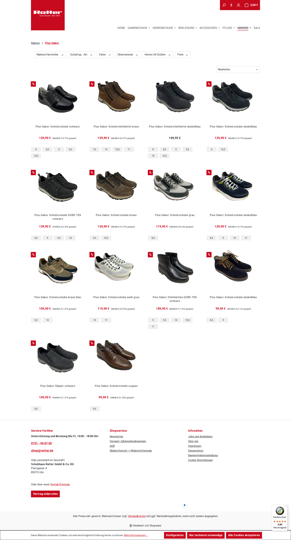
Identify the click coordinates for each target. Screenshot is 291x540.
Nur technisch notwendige (205, 535)
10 (106, 149)
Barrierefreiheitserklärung (203, 455)
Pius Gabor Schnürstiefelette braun (116, 126)
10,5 (36, 155)
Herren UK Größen (155, 54)
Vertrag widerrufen (45, 493)
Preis (180, 54)
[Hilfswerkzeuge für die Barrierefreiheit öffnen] (231, 5)
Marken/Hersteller (48, 54)
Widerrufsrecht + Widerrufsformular (131, 450)
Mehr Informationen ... (136, 535)
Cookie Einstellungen (200, 460)
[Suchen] (224, 5)
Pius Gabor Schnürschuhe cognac (116, 386)
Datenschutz (195, 450)
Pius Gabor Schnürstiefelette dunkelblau (175, 126)
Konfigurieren (175, 535)
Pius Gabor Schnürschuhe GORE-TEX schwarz (57, 217)
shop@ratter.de (42, 450)
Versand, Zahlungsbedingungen (128, 441)
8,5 (47, 149)
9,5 (70, 149)
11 (129, 149)
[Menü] (286, 507)
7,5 (94, 149)
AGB (112, 446)
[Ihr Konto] (238, 5)
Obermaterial (126, 54)
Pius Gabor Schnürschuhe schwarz (58, 126)
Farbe (102, 54)
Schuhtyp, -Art (79, 54)
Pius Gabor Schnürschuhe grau (175, 215)
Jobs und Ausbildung (200, 436)
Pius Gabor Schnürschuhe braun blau (57, 297)
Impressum (194, 446)
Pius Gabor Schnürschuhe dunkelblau (233, 126)
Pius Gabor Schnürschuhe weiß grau (116, 297)
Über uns (193, 441)
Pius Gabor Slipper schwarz (57, 386)
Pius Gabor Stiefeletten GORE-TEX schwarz (175, 299)
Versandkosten (137, 516)
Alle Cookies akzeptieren (244, 535)
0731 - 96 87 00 (41, 443)
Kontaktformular (60, 484)
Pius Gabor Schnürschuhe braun (116, 215)
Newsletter (116, 436)
